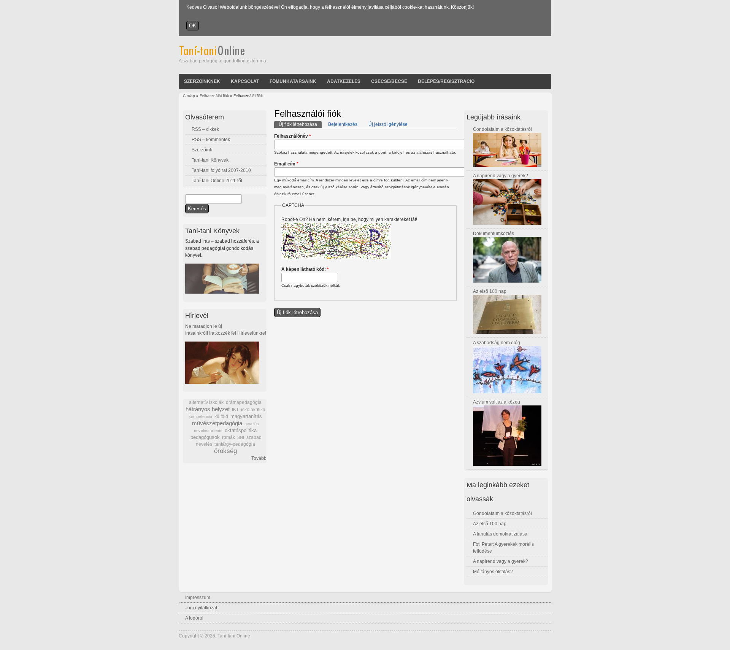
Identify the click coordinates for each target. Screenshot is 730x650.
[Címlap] (222, 54)
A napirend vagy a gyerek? (500, 175)
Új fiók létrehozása (300, 124)
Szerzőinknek (202, 81)
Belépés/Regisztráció (446, 81)
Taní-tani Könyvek (210, 160)
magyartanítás (246, 416)
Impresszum (197, 597)
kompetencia (200, 416)
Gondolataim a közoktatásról (502, 129)
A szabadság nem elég (496, 342)
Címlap (189, 96)
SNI (240, 437)
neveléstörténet (208, 430)
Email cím (286, 164)
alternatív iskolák (206, 402)
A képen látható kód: (305, 269)
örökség (225, 451)
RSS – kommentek (211, 139)
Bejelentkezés (342, 124)
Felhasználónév (292, 136)
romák (228, 437)
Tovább (259, 458)
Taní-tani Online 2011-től (217, 180)
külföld (221, 416)
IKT (235, 409)
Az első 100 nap (489, 291)
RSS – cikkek (205, 129)
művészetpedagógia (217, 423)
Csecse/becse (389, 81)
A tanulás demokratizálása (500, 534)
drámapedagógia (244, 402)
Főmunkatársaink (293, 81)
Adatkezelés (343, 81)
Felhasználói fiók (214, 96)
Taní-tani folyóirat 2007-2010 (221, 170)
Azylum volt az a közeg (496, 402)
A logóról (194, 618)
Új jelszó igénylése (388, 124)
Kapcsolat (245, 81)
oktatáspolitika (241, 430)
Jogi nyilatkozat (201, 607)
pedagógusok (205, 437)
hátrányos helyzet (208, 409)
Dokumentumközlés (493, 233)
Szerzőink (202, 150)
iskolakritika (253, 409)
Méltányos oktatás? (493, 571)
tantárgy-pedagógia (234, 444)
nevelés (251, 423)
